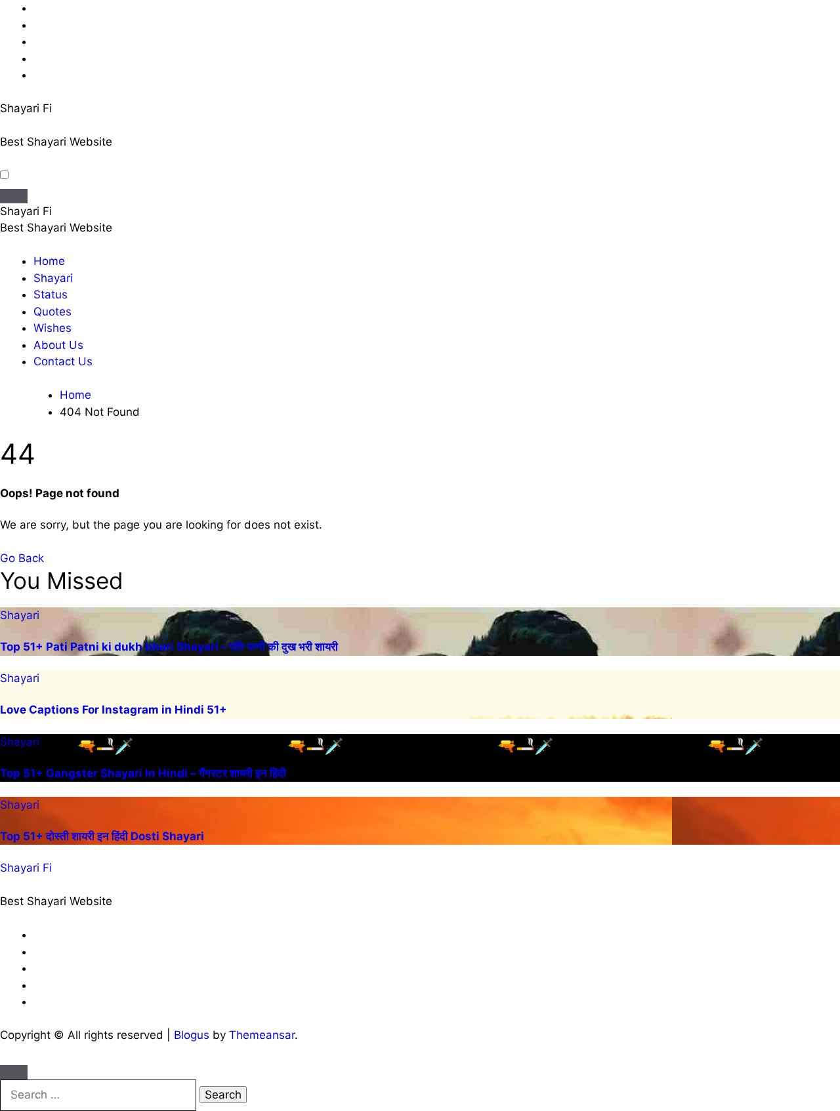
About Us (58, 345)
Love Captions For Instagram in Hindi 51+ (113, 709)
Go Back (22, 558)
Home (49, 261)
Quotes (52, 311)
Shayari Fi (26, 108)
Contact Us (63, 361)
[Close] (14, 1072)
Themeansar (262, 1034)
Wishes (52, 327)
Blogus (191, 1034)
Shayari (53, 278)
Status (50, 294)
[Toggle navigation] (14, 196)
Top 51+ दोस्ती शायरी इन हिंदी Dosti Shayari (102, 836)
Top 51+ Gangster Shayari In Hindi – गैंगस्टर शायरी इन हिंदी (143, 773)
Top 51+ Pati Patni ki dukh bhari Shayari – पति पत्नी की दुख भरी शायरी (169, 646)
